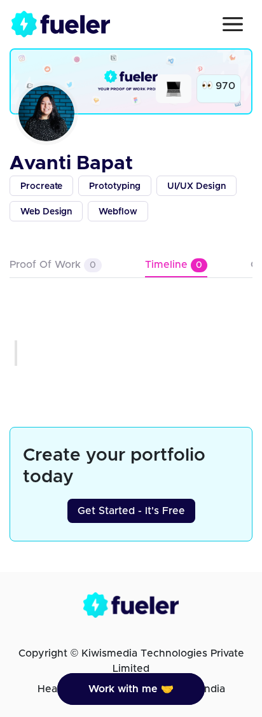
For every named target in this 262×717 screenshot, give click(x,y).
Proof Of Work (53, 265)
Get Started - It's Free (131, 511)
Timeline (173, 265)
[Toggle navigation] (233, 24)
